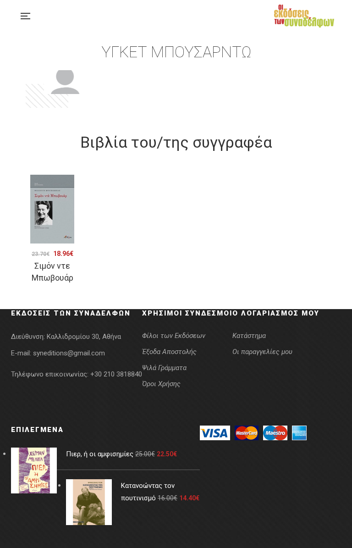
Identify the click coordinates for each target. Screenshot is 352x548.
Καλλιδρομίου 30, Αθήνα (84, 336)
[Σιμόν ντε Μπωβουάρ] (52, 209)
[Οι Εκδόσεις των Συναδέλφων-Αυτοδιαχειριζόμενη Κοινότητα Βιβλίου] (304, 16)
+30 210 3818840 (116, 374)
